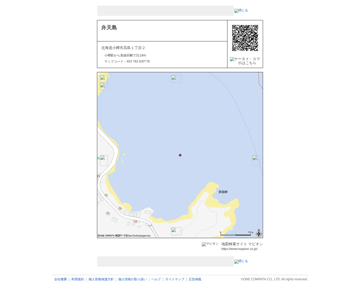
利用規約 (77, 279)
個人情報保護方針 (101, 279)
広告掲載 (195, 279)
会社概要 (60, 279)
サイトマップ (174, 279)
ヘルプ (156, 279)
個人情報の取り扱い (132, 279)
